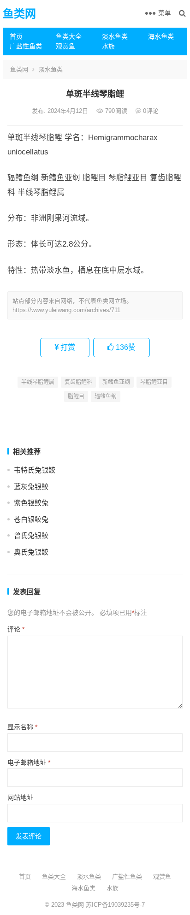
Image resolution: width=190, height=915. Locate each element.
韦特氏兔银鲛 (34, 470)
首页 (16, 36)
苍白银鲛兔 (31, 519)
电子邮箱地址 (28, 762)
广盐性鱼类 (26, 46)
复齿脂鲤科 (78, 382)
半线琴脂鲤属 (37, 382)
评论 (15, 629)
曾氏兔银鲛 (31, 535)
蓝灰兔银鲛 (31, 486)
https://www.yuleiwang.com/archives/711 (66, 310)
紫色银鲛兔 (31, 503)
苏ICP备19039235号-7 (114, 904)
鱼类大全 (69, 36)
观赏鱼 (65, 46)
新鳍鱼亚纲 (116, 382)
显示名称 (22, 727)
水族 (108, 46)
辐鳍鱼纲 (106, 396)
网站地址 (20, 797)
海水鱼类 (161, 36)
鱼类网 (19, 13)
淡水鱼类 (115, 36)
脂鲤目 (76, 396)
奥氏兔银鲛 (31, 552)
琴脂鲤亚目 (154, 382)
